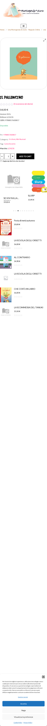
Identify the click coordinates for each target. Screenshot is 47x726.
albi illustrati (21, 139)
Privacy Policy (28, 722)
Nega (23, 710)
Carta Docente (9, 144)
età (44, 30)
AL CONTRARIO (22, 257)
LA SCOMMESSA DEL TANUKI (28, 307)
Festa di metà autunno (24, 220)
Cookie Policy (18, 722)
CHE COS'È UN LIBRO (24, 289)
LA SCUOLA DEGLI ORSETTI (28, 240)
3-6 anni (12, 139)
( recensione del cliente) (23, 104)
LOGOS (11, 148)
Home (2, 30)
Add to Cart (25, 156)
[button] (43, 677)
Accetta (23, 704)
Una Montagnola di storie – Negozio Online (24, 30)
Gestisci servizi (23, 697)
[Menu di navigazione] (23, 26)
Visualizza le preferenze (23, 717)
